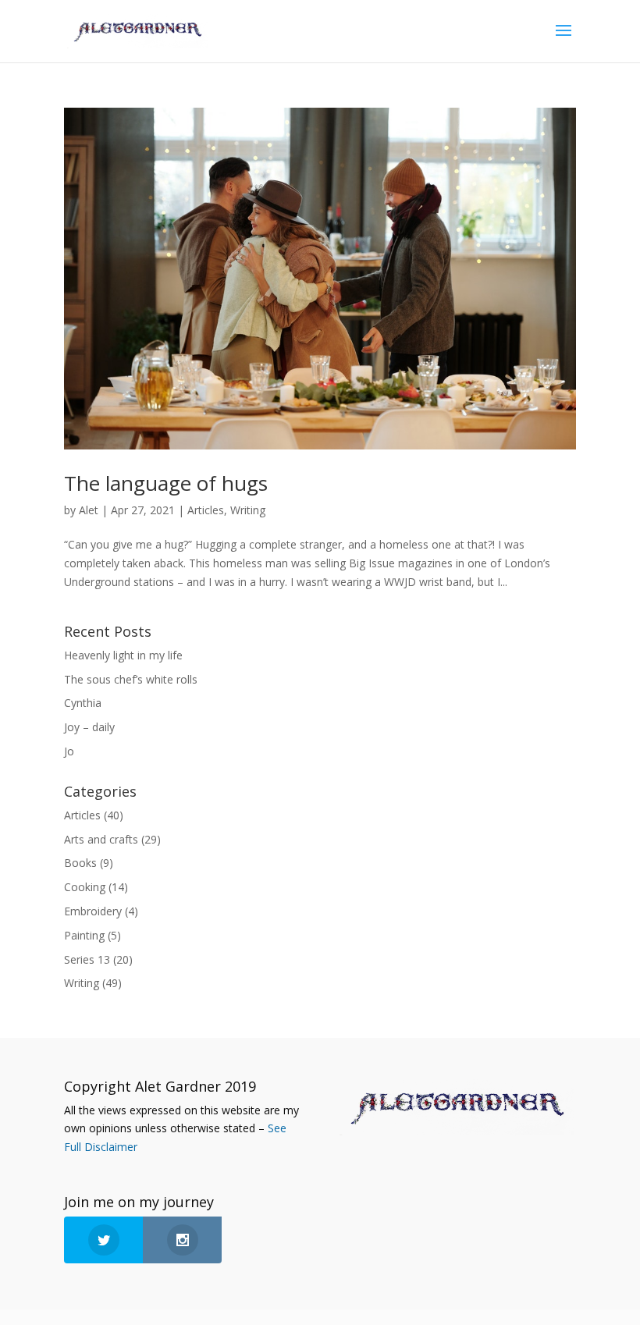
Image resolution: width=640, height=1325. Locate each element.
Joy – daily (89, 726)
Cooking (84, 886)
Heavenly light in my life (123, 655)
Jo (69, 751)
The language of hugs (166, 483)
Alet (88, 510)
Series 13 (87, 959)
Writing (247, 510)
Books (80, 862)
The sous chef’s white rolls (130, 679)
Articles (205, 510)
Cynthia (82, 702)
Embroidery (93, 911)
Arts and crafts (101, 839)
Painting (84, 935)
